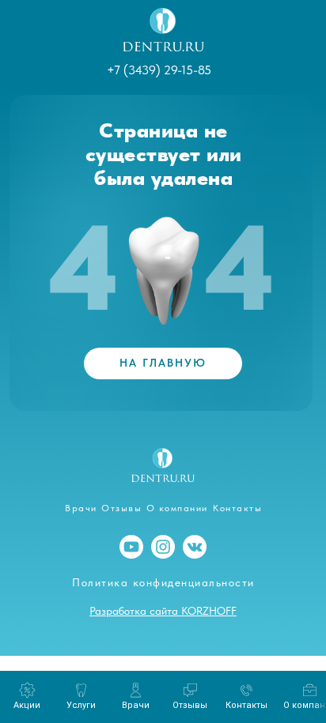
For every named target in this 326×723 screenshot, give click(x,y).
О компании (177, 508)
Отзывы (121, 508)
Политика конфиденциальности (163, 582)
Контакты (237, 508)
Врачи (81, 508)
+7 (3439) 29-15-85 (159, 69)
